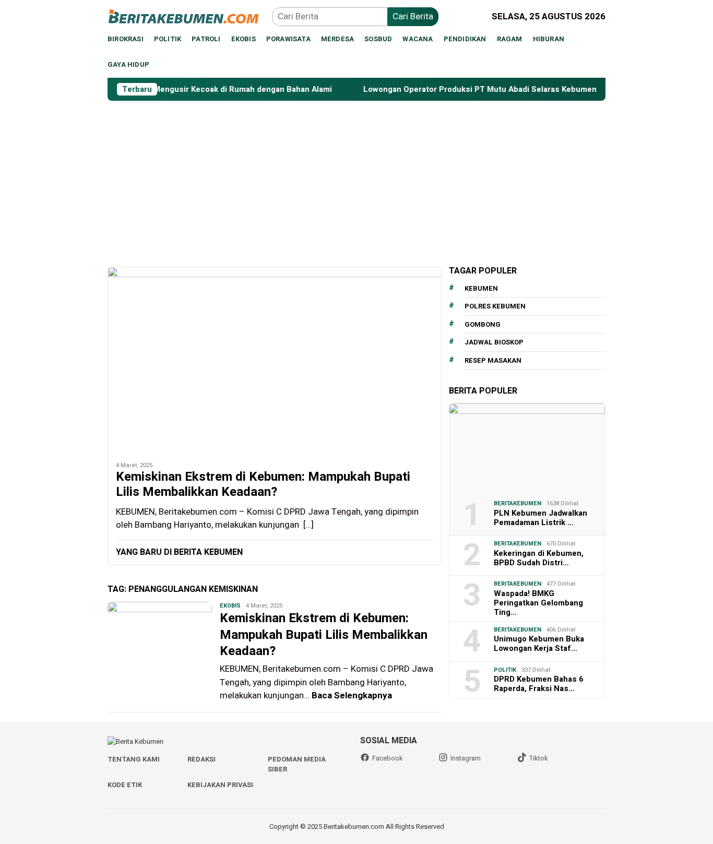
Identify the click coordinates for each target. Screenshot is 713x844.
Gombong (483, 324)
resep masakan (493, 360)
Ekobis (230, 605)
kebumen (481, 288)
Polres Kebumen (495, 306)
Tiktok (538, 758)
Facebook (387, 758)
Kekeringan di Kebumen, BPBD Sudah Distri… (539, 557)
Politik (505, 669)
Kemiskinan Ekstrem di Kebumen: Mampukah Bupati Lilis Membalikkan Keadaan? (263, 485)
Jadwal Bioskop (494, 342)
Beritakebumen (517, 502)
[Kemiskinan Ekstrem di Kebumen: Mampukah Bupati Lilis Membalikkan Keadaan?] (275, 360)
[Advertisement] (356, 179)
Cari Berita (413, 16)
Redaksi (201, 759)
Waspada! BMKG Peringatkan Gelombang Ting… (538, 602)
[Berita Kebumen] (190, 15)
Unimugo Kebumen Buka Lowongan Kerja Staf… (539, 643)
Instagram (465, 758)
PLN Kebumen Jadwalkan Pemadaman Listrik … (540, 517)
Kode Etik (125, 785)
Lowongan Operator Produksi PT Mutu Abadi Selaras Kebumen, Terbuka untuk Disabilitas (511, 89)
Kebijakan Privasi (220, 785)
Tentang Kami (134, 759)
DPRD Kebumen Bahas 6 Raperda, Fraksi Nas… (539, 683)
